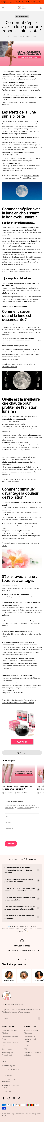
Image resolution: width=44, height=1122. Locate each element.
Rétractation (6, 1092)
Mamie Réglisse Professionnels (7, 1054)
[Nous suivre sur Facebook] (3, 1098)
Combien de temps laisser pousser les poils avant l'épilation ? (17, 787)
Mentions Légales (8, 1066)
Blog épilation (7, 1049)
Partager (23, 753)
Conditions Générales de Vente (10, 1071)
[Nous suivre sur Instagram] (8, 1098)
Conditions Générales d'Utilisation (9, 1080)
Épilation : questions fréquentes (31, 1032)
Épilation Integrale (22, 16)
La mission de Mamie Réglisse (9, 1032)
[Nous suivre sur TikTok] (19, 1098)
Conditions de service (24, 807)
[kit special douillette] (22, 727)
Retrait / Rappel (7, 1076)
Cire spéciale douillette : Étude (10, 1038)
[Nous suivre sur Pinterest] (13, 1098)
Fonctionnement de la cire (10, 1044)
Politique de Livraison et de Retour (32, 1054)
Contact (27, 1045)
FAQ (25, 1049)
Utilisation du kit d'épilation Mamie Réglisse (30, 1039)
